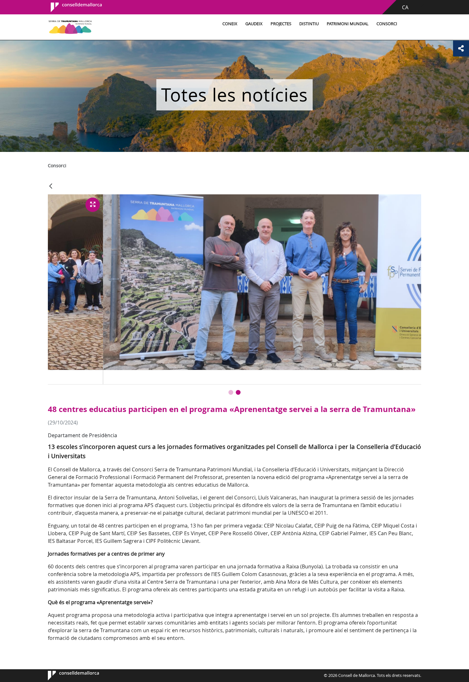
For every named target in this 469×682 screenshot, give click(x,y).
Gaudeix (254, 23)
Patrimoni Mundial (347, 23)
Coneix (229, 23)
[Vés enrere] (51, 186)
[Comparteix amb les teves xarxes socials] (461, 48)
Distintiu (309, 23)
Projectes (281, 23)
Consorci (386, 23)
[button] (230, 392)
